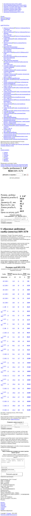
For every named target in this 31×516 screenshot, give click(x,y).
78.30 (28, 349)
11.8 (13, 281)
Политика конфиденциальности (9, 514)
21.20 (28, 298)
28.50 (28, 311)
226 (19, 401)
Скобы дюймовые (5, 164)
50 (23, 354)
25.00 (28, 302)
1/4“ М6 (5, 285)
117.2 (13, 375)
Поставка (13, 447)
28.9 (13, 302)
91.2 (13, 358)
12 (8, 358)
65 (23, 384)
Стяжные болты (16, 110)
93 (18, 324)
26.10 (28, 307)
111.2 (13, 371)
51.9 (13, 319)
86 (18, 319)
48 (18, 294)
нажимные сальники (12, 9)
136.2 (13, 384)
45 (23, 349)
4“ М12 (5, 375)
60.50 (28, 332)
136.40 (28, 362)
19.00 (28, 294)
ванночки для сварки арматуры (15, 6)
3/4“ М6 (5, 298)
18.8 (13, 289)
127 (19, 358)
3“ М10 (5, 354)
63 (18, 302)
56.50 (28, 341)
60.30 (28, 337)
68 (18, 307)
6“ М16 (5, 401)
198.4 (13, 405)
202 (19, 388)
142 (19, 362)
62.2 (13, 332)
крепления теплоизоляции (14, 12)
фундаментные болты (13, 3)
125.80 (28, 358)
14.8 (13, 285)
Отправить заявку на (15, 215)
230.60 (28, 397)
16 (8, 401)
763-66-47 (4, 22)
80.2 (13, 341)
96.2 (13, 362)
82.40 (28, 345)
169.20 (28, 375)
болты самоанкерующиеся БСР (15, 5)
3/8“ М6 (5, 289)
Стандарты (3, 506)
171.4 (13, 401)
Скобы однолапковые (13, 166)
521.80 (28, 410)
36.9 (13, 307)
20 (23, 294)
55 (23, 379)
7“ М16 (5, 405)
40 (23, 319)
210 (19, 392)
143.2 (13, 388)
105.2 (13, 367)
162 (19, 371)
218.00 (28, 379)
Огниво (9, 513)
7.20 (28, 281)
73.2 (13, 337)
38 (18, 285)
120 (19, 349)
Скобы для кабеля (23, 166)
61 (18, 298)
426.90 (28, 401)
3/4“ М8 (5, 302)
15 (23, 281)
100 (19, 332)
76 (18, 311)
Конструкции (15, 124)
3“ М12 (5, 358)
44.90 (28, 315)
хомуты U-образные (12, 10)
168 (19, 375)
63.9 (13, 328)
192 (19, 384)
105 (19, 337)
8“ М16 (5, 410)
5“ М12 (5, 388)
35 (23, 311)
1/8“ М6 (5, 281)
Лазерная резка (16, 139)
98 (18, 328)
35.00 (28, 324)
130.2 (13, 379)
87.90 (28, 354)
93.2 (13, 354)
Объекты (3, 505)
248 (19, 405)
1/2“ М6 (5, 294)
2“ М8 (4, 328)
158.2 (13, 392)
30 (23, 298)
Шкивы (10, 132)
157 (19, 367)
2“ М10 (5, 332)
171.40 (28, 367)
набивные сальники (12, 8)
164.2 (13, 397)
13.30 (28, 285)
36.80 (28, 328)
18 (23, 285)
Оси (7, 130)
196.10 (28, 388)
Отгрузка (3, 503)
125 (19, 354)
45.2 (13, 315)
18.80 (28, 289)
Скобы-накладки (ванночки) (17, 164)
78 (18, 315)
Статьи (2, 509)
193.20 (28, 384)
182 (19, 379)
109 (19, 341)
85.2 (13, 349)
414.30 (28, 405)
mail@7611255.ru (5, 25)
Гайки (9, 112)
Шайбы (10, 117)
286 (19, 410)
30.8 (13, 298)
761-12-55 (7, 15)
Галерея (3, 508)
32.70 (28, 319)
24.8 (13, 294)
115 (19, 345)
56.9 (13, 324)
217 (19, 397)
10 (8, 315)
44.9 (13, 311)
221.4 (13, 410)
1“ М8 (4, 307)
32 (18, 281)
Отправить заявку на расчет (15, 422)
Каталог (3, 502)
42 (18, 289)
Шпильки (12, 78)
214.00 (28, 392)
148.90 (28, 371)
